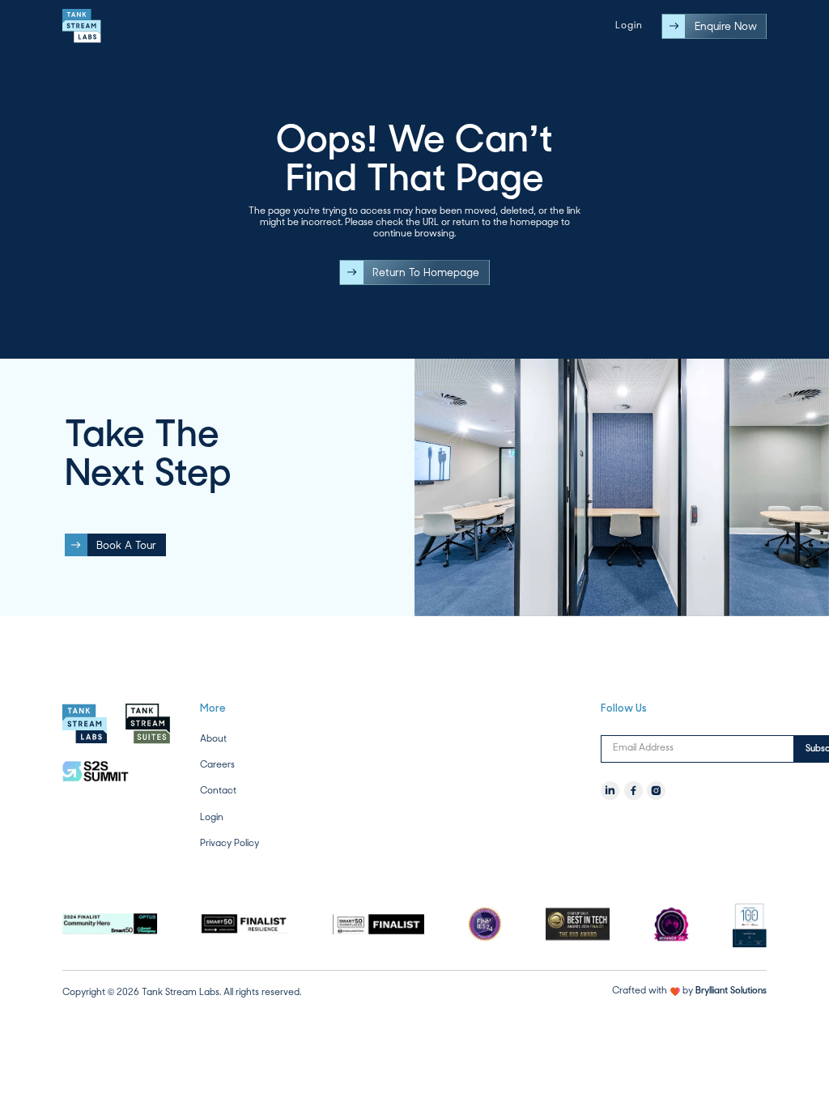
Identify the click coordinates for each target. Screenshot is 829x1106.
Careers (217, 764)
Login (629, 26)
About (213, 738)
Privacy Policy (229, 843)
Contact (218, 790)
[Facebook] (633, 790)
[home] (81, 26)
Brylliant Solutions (731, 991)
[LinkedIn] (610, 790)
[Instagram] (656, 790)
